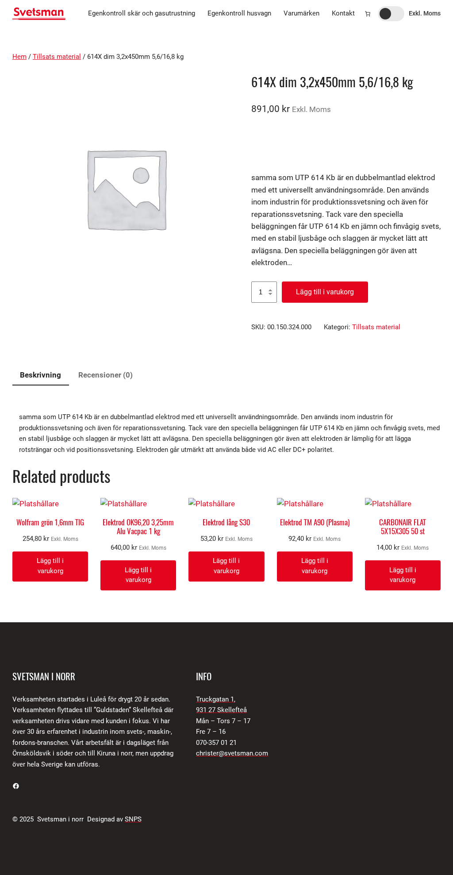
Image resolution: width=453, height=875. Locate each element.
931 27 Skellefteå (221, 710)
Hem (19, 57)
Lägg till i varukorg (325, 292)
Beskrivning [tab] (40, 374)
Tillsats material (57, 57)
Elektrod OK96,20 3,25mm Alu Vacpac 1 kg (138, 527)
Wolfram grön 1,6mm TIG (50, 522)
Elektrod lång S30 (226, 522)
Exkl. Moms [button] (425, 13)
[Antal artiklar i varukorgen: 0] (367, 13)
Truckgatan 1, (215, 699)
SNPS (133, 819)
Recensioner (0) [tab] (105, 374)
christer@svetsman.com (232, 753)
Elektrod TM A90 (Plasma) (314, 522)
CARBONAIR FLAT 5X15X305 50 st (402, 527)
